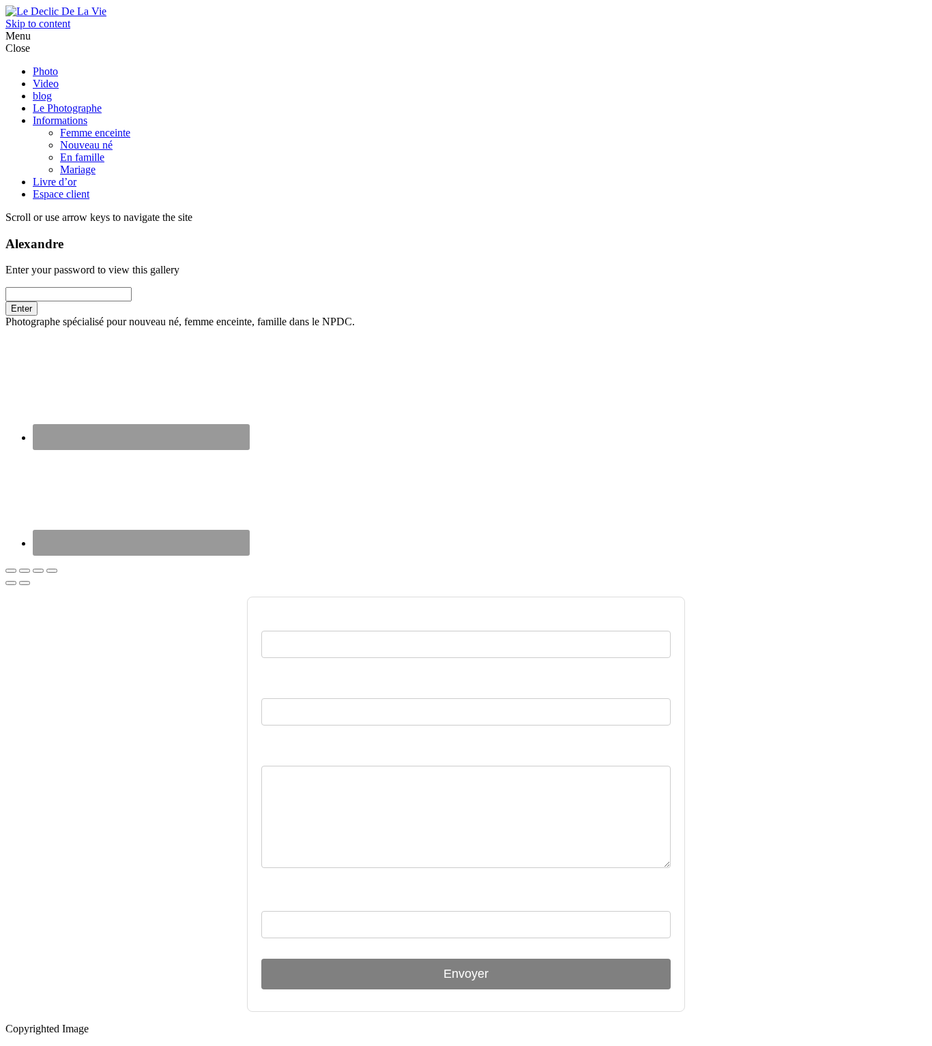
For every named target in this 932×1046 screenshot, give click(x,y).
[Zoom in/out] (51, 571)
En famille (82, 157)
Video (46, 83)
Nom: (276, 685)
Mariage (78, 169)
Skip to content (37, 23)
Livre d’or (54, 182)
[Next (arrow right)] (24, 583)
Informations (60, 120)
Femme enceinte (95, 132)
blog (42, 96)
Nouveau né (86, 145)
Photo (45, 71)
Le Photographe (67, 108)
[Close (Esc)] (10, 571)
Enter (21, 308)
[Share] (24, 571)
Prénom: (284, 618)
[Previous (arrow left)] (10, 583)
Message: (285, 753)
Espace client (61, 194)
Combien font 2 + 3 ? (317, 898)
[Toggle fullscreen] (38, 571)
